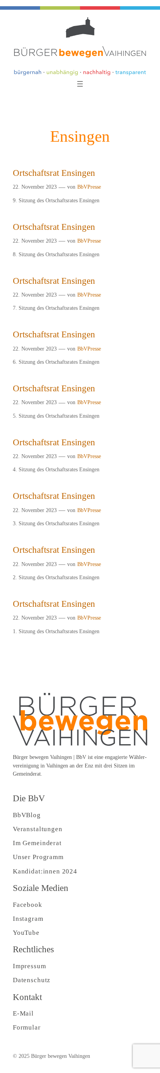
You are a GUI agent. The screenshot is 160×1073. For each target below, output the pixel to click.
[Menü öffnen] (80, 84)
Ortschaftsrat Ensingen (54, 173)
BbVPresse (89, 187)
